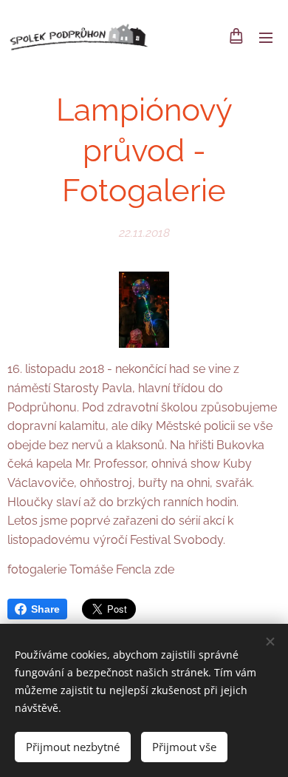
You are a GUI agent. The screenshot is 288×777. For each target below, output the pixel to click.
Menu (266, 37)
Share (45, 609)
